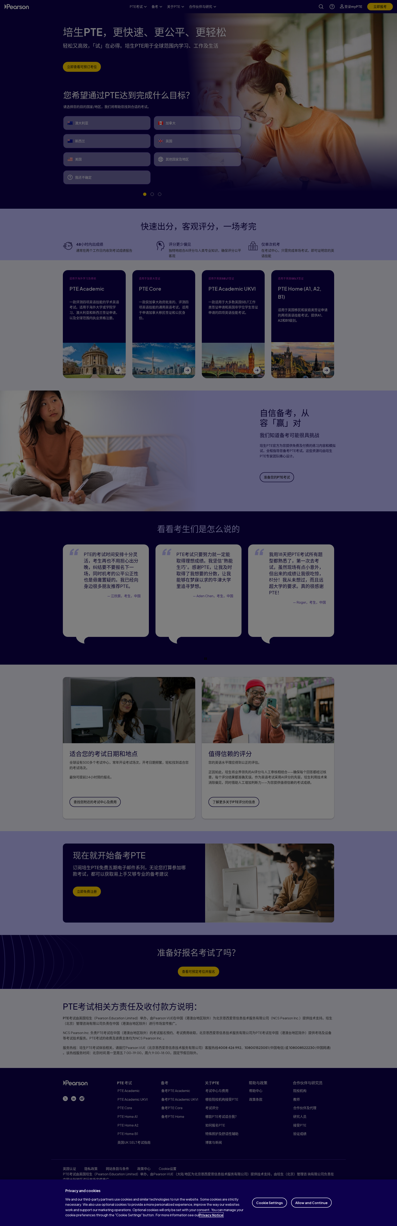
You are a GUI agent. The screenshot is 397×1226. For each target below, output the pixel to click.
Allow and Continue (311, 1202)
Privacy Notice (211, 1215)
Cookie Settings (269, 1202)
